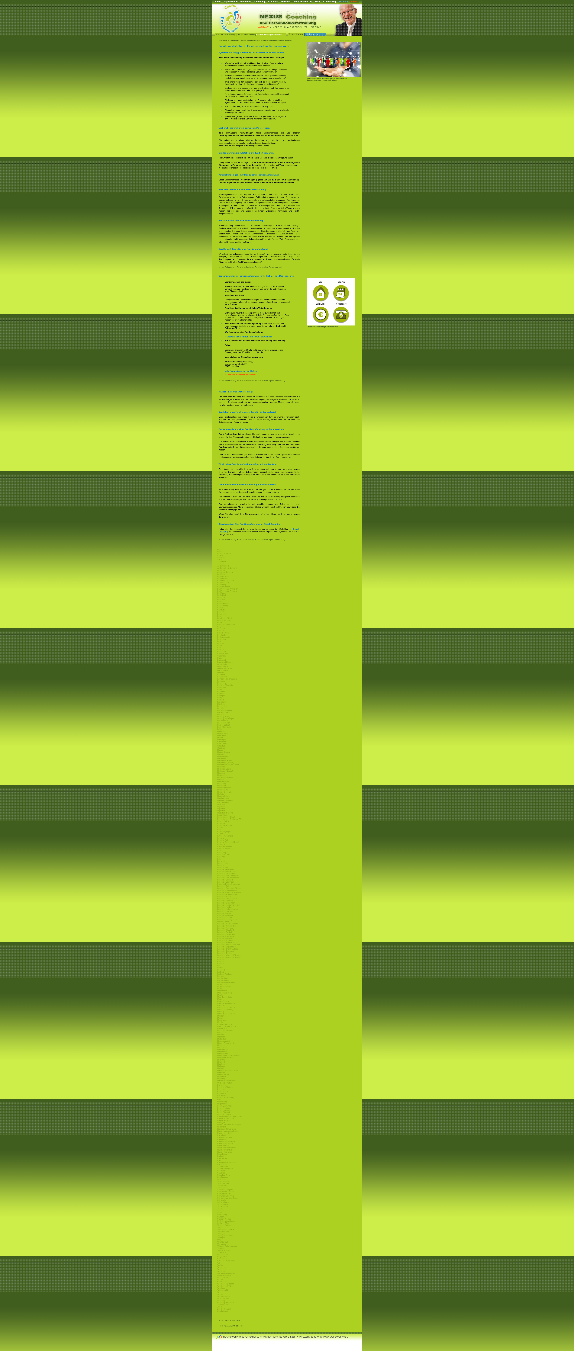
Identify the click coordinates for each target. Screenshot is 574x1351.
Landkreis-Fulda (224, 897)
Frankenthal (222, 706)
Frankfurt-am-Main (224, 710)
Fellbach (220, 700)
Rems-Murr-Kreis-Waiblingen (229, 1125)
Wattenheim (222, 1267)
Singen (220, 1208)
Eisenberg (221, 683)
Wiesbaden (222, 1282)
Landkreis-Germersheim (227, 899)
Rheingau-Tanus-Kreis (226, 1129)
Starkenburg (222, 1215)
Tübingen (221, 1234)
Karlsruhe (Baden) (224, 825)
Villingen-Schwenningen (227, 1246)
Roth (219, 1160)
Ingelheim (221, 807)
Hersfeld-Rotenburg (225, 777)
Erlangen (221, 691)
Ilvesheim (221, 804)
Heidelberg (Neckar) (225, 763)
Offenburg (221, 1079)
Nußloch (220, 1068)
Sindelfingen (222, 1206)
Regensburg (222, 1104)
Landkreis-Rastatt (224, 932)
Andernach (221, 562)
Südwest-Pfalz (223, 1223)
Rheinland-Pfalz (223, 1135)
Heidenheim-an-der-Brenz (228, 765)
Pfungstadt (221, 1089)
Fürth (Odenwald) (224, 727)
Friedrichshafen (223, 723)
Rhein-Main (222, 1139)
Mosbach (221, 1037)
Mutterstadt (221, 1039)
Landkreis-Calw (223, 886)
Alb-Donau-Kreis (224, 553)
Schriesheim (222, 1188)
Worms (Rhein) (223, 1296)
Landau (220, 865)
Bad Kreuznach (223, 587)
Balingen (221, 597)
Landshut (221, 959)
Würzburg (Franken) (225, 1303)
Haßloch (220, 754)
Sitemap (316, 27)
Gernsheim (221, 735)
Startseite (223, 40)
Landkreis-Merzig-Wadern (228, 924)
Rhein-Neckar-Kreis (225, 1150)
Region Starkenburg (225, 1118)
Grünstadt (221, 746)
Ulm (219, 1240)
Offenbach (221, 1077)
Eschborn (221, 694)
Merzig (220, 1022)
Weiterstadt (221, 1271)
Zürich (219, 1307)
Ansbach (221, 564)
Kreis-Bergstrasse (224, 846)
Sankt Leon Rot (223, 1181)
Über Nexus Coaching (226, 35)
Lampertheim (222, 863)
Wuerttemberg (223, 1298)
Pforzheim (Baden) (225, 1087)
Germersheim (222, 733)
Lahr (219, 859)
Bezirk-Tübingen (224, 1114)
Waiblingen (222, 1259)
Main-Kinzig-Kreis (224, 993)
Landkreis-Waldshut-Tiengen (229, 955)
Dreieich (220, 673)
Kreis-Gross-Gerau (225, 848)
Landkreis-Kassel (224, 913)
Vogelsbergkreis (223, 1250)
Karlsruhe (221, 823)
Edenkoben (222, 677)
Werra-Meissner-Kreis (226, 1273)
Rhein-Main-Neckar (225, 1144)
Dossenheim (222, 671)
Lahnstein (221, 857)
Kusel (219, 851)
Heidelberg (221, 758)
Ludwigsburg (222, 978)
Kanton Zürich (223, 821)
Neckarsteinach (223, 1045)
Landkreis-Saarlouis (225, 941)
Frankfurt (221, 708)
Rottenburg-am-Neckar (226, 1162)
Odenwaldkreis (223, 1075)
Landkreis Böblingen (225, 882)
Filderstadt (221, 702)
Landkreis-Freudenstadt (227, 894)
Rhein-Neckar (223, 1146)
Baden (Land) (223, 576)
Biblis (219, 622)
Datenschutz (298, 27)
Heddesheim (222, 756)
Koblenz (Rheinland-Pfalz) (228, 842)
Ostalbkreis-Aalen (224, 1083)
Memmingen (222, 1020)
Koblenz (220, 838)
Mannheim (221, 1005)
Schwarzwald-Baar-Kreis (227, 1198)
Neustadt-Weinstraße (226, 1058)
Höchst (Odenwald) (225, 792)
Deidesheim (222, 664)
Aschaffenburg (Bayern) (227, 568)
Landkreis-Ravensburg (226, 934)
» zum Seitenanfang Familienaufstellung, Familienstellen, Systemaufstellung (252, 267)
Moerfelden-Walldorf (225, 1031)
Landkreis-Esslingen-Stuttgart (229, 892)
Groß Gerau (222, 744)
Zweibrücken (222, 1311)
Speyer (220, 1213)
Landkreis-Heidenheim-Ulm (228, 905)
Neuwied (221, 1062)
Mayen (220, 1018)
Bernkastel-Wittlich (224, 618)
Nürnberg (221, 1064)
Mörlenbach (222, 1033)
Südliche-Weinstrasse (226, 1221)
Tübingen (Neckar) (225, 1236)
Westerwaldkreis (224, 1275)
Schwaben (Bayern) (225, 1190)
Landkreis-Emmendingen (227, 890)
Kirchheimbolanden (225, 836)
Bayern (220, 608)
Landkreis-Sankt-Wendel (227, 943)
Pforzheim (221, 1085)
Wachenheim (222, 1255)
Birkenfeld (221, 631)
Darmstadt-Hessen (225, 662)
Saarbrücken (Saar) (225, 1169)
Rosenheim (222, 1158)
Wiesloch (221, 1288)
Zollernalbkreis (223, 1305)
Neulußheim (222, 1051)
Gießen (220, 738)
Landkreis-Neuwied (225, 928)
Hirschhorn (221, 786)
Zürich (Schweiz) (224, 1309)
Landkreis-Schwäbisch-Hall (228, 945)
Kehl (219, 830)
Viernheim (221, 1244)
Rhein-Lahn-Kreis (224, 1133)
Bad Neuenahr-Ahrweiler (227, 589)
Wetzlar (220, 1280)
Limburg (220, 972)
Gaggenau (221, 731)
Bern (219, 616)
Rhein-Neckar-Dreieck (226, 1148)
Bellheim (221, 612)
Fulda (219, 729)
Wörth (219, 1292)
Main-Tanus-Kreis (224, 997)
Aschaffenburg (223, 566)
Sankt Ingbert (222, 1179)
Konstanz (221, 844)
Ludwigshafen (223, 980)
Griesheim (221, 742)
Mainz (219, 999)
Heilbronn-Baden (224, 769)
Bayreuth (221, 610)
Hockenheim (222, 790)
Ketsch (220, 834)
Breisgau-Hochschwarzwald (228, 884)
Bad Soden (221, 593)
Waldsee (221, 1263)
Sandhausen (222, 1177)
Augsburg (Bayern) (225, 572)
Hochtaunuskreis (224, 788)
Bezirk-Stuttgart (223, 1112)
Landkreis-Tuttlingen (225, 953)
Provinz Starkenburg (225, 1098)
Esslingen (221, 696)
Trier (219, 1227)
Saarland (221, 1171)
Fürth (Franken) (223, 725)
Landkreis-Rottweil (225, 938)
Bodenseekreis (223, 637)
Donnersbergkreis (224, 668)
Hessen (220, 779)
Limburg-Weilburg (224, 974)
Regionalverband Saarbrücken (229, 1116)
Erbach (220, 689)
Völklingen (221, 1248)
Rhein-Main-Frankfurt (226, 1141)
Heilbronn (221, 767)
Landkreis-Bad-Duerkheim (228, 876)
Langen (220, 964)
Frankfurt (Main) (223, 712)
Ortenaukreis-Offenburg (226, 1081)
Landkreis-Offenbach (225, 930)
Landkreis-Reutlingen (226, 936)
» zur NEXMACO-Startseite (231, 1326)
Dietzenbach (222, 666)
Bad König (221, 585)
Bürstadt (220, 650)
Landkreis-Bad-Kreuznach (228, 878)
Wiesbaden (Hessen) (226, 1284)
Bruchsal (221, 643)
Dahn (219, 658)
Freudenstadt (222, 721)
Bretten (220, 641)
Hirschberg (221, 784)
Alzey (219, 560)
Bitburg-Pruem (223, 633)
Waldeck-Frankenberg (226, 1261)
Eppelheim (221, 687)
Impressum (279, 27)
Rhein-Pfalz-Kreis (224, 1137)
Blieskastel (221, 635)
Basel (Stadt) (222, 606)
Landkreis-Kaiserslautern (227, 909)
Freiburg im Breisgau (225, 719)
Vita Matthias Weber (246, 35)
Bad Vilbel (221, 595)
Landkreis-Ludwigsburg (227, 920)
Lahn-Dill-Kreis (223, 855)
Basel (219, 601)
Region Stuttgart (223, 1121)
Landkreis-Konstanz (225, 915)
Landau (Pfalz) (223, 867)
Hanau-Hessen (223, 752)
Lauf (219, 966)
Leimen (220, 968)
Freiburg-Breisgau (224, 717)
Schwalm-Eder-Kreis (225, 1196)
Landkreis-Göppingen (226, 903)
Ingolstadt (221, 809)
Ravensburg (222, 1102)
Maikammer (222, 991)
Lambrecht (221, 861)
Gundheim (221, 748)
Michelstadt (222, 1028)
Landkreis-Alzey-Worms (227, 874)
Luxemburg (222, 984)
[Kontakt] (331, 325)
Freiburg (220, 714)
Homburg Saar (223, 798)
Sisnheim (221, 1211)
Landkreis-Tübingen (225, 951)
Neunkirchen (222, 1054)
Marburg (220, 1012)
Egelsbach (221, 681)
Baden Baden (223, 578)
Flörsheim (221, 704)
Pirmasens (221, 1093)
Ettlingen (221, 698)
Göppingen (221, 740)
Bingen (220, 627)
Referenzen (312, 34)
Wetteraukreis (223, 1278)
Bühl (219, 647)
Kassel (220, 828)
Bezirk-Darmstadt (224, 620)
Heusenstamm (223, 781)
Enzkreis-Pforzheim (225, 685)
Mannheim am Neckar (226, 1008)
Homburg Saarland (225, 800)
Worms (220, 1294)
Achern (220, 551)
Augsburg (221, 570)
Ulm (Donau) (222, 1242)
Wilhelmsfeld (222, 1290)
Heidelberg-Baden (224, 761)
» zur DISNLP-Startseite (229, 1320)
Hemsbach (221, 773)
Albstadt (220, 555)
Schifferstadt (222, 1185)
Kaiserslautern (223, 815)
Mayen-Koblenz (223, 922)
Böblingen (221, 639)
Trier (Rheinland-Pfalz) (226, 1229)
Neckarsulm (222, 1047)
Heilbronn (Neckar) (225, 771)
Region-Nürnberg (224, 1024)
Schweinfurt (222, 1200)
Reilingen (221, 1123)
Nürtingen (221, 1066)
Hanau (220, 750)
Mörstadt (220, 1035)
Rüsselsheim (222, 1165)
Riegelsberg (222, 1154)
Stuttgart (220, 1217)
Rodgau (220, 1156)
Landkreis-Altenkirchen (226, 871)
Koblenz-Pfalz (223, 840)
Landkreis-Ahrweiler (225, 869)
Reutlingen (221, 1127)
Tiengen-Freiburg (224, 1225)
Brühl (219, 645)
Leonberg (221, 970)
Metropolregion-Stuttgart (227, 1026)
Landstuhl (221, 961)
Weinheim (221, 1269)
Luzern (220, 989)
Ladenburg (221, 853)
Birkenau (221, 629)
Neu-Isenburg (223, 1049)
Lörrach (220, 976)
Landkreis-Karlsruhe (225, 911)
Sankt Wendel (223, 1183)
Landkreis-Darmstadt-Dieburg (229, 888)
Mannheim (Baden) (225, 1010)
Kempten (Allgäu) (224, 832)
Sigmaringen (222, 1204)
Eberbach (221, 675)
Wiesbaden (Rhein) (225, 1286)
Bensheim (221, 614)
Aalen (219, 549)
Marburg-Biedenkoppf (226, 1014)
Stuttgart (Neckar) (224, 1219)
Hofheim (220, 794)
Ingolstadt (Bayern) (225, 813)
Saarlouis (221, 1173)
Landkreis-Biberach (225, 880)
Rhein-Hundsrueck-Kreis (227, 1131)
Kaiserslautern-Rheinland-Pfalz (230, 819)
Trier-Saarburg (223, 1231)
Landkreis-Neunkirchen (226, 926)
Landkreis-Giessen (225, 901)
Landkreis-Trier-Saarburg (227, 949)
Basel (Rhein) (223, 604)
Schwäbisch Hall (224, 1194)
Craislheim (221, 656)
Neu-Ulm (221, 1060)
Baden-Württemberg (225, 581)
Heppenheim (222, 775)
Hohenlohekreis (223, 796)
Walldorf (220, 1265)
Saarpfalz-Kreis (223, 1175)
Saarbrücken (222, 1167)
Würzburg (221, 1301)
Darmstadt (221, 660)
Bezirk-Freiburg (223, 1108)
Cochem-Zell (222, 654)
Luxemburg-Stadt (224, 987)
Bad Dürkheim (223, 574)
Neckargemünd (223, 1041)
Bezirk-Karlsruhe (224, 1110)
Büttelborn (221, 652)
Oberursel (221, 1072)
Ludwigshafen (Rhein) (226, 982)
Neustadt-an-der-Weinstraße (229, 1056)
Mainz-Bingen (223, 1001)
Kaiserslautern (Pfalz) (226, 817)
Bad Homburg (223, 583)
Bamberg (221, 599)
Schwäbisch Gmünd (225, 1192)
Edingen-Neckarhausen (227, 679)
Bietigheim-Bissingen (226, 624)
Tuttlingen (221, 1238)
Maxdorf (220, 1016)
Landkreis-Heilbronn (225, 907)
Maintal (220, 995)
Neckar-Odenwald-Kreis (227, 1043)
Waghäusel (222, 1257)
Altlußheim (221, 557)
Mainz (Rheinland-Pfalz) (227, 1003)
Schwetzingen (223, 1202)
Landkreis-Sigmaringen (226, 947)
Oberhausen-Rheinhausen (228, 1070)
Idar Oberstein (223, 802)
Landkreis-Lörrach (224, 918)
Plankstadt (221, 1095)
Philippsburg (222, 1091)
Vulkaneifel (221, 1252)
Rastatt (220, 1100)
